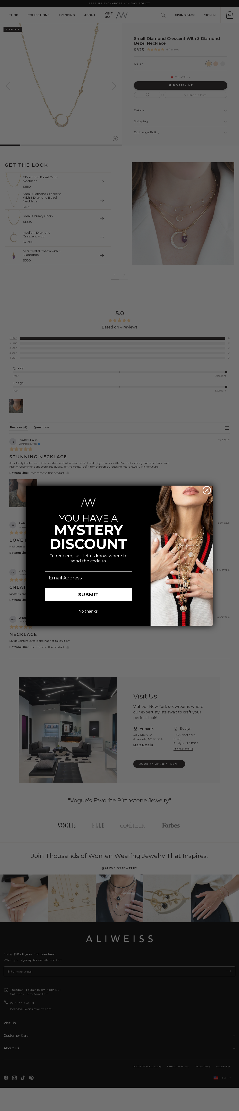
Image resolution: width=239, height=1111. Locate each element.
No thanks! (88, 611)
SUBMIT (88, 594)
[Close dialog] (207, 490)
